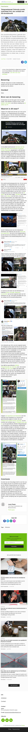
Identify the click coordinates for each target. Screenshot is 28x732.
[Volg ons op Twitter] (7, 720)
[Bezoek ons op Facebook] (3, 720)
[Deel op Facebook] (22, 62)
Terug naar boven (16, 729)
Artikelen (4, 698)
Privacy (9, 729)
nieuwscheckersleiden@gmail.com (13, 712)
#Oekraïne (7, 527)
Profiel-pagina (11, 509)
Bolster (23, 725)
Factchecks (4, 6)
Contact (3, 701)
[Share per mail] (14, 521)
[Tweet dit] (25, 62)
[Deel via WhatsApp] (11, 521)
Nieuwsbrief (20, 1)
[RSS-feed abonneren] (11, 720)
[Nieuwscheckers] (7, 2)
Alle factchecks (14, 685)
